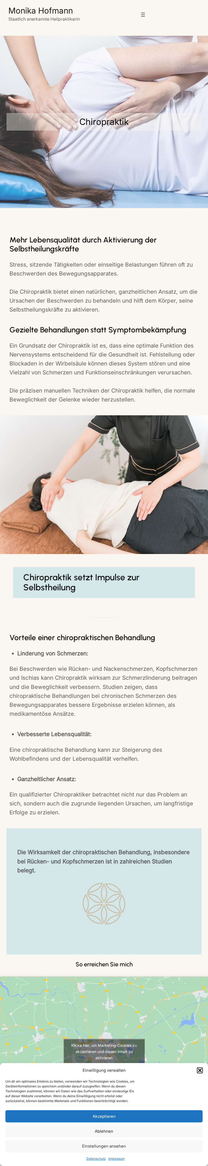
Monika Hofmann (40, 10)
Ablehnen (104, 1131)
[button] (200, 1070)
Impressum (116, 1159)
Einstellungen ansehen (104, 1146)
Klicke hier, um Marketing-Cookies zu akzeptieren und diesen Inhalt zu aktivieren (104, 1051)
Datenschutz (96, 1159)
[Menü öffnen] (143, 14)
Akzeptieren (104, 1116)
